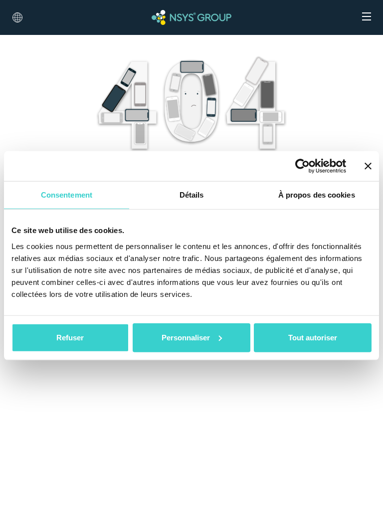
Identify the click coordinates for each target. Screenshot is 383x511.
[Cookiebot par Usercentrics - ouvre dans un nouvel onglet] (302, 166)
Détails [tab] (192, 195)
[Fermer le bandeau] (368, 166)
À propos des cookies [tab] (316, 195)
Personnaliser (186, 337)
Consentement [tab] (66, 195)
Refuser (70, 337)
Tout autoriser (312, 337)
